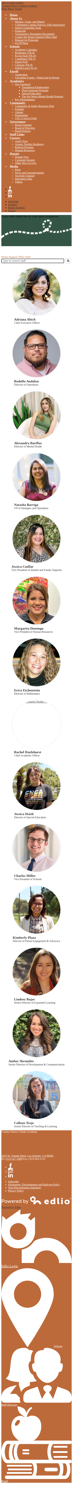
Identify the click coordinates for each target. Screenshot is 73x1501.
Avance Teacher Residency (29, 144)
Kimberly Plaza (24, 937)
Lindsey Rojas (24, 999)
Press (18, 169)
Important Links (23, 178)
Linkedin (10, 195)
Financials (20, 30)
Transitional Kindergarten (35, 87)
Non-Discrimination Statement (24, 1187)
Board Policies (23, 131)
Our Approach (22, 84)
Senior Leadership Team (28, 27)
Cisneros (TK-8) (24, 65)
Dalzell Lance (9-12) (26, 68)
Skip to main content (12, 2)
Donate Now (22, 157)
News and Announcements (29, 172)
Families (19, 109)
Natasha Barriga (26, 505)
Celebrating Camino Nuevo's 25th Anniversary (40, 24)
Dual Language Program (35, 90)
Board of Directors (25, 128)
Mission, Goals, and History (30, 21)
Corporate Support (25, 160)
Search (11, 210)
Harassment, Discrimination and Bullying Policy (34, 1184)
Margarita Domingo (28, 628)
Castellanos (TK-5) (25, 58)
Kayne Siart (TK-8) (25, 55)
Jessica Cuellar (23, 566)
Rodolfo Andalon (26, 381)
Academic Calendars (26, 49)
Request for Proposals (26, 40)
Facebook (10, 188)
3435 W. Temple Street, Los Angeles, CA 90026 (27, 1155)
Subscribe (13, 201)
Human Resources (25, 150)
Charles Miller (25, 876)
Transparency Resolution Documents (34, 34)
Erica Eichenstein (27, 690)
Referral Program (24, 147)
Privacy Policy (16, 1190)
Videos (18, 181)
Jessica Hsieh (24, 814)
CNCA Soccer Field (26, 118)
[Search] (68, 261)
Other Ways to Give (25, 163)
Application (21, 74)
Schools (58, 1346)
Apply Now (21, 141)
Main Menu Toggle (11, 8)
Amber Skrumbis (21, 1061)
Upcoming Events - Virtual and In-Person (37, 77)
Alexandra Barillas (28, 443)
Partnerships (21, 115)
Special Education (31, 93)
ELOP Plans (21, 43)
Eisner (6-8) (21, 61)
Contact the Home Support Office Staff (36, 37)
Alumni (19, 112)
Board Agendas (23, 125)
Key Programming (25, 99)
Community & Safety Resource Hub (34, 106)
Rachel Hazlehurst (27, 752)
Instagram (10, 192)
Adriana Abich (24, 319)
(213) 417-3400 (14, 1158)
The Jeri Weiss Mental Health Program (42, 96)
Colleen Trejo (24, 1123)
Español (12, 204)
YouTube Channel (24, 175)
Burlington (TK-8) (25, 52)
